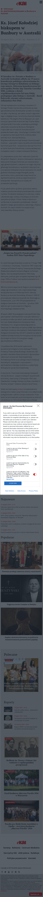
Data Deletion (9, 491)
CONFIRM (13, 483)
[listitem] (21, 444)
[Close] (39, 406)
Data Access (21, 491)
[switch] (35, 449)
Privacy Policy (33, 491)
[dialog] (21, 448)
